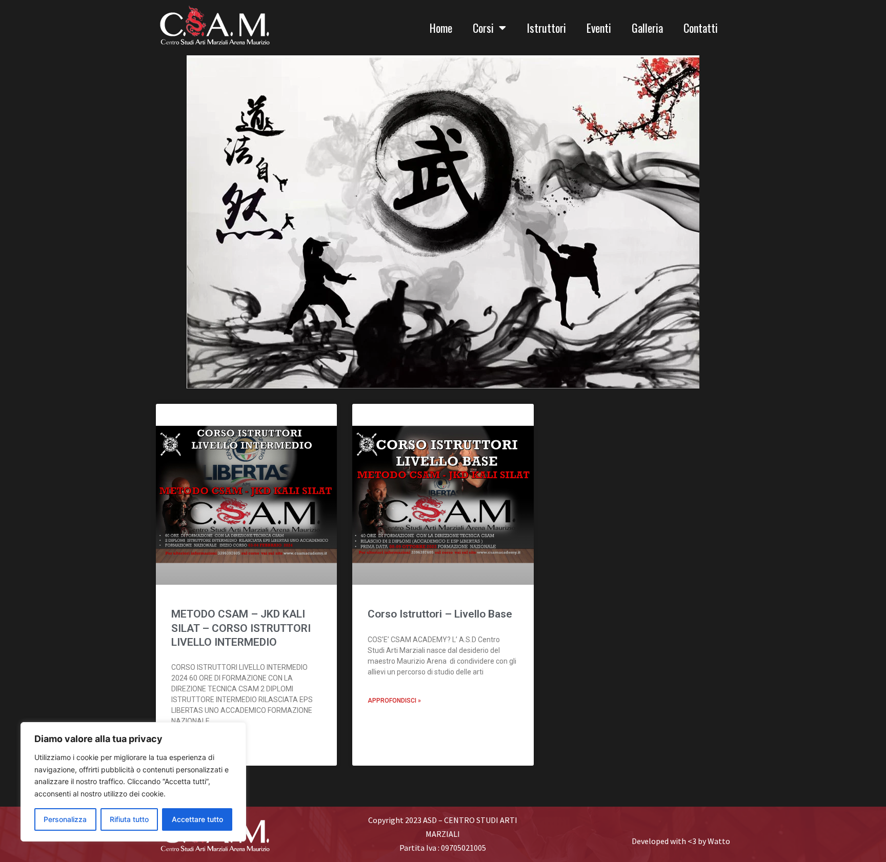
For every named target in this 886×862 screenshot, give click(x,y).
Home (441, 27)
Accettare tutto (197, 819)
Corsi (483, 27)
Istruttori (546, 27)
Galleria (647, 27)
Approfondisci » (394, 700)
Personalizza (65, 819)
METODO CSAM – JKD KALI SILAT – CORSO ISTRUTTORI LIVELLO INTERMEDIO (241, 628)
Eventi (599, 27)
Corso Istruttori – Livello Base (440, 614)
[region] (133, 782)
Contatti (700, 27)
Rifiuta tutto (129, 819)
